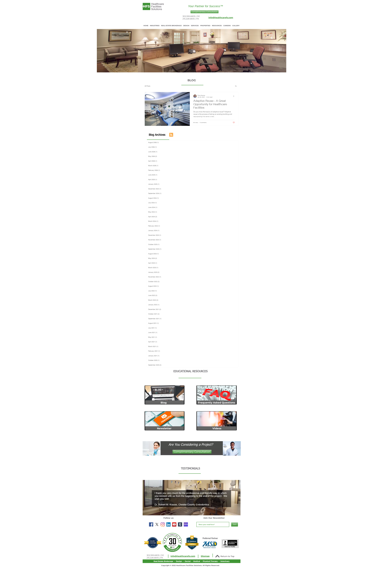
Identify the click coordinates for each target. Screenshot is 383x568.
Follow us (168, 518)
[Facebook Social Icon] (151, 524)
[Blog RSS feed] (171, 135)
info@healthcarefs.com (220, 17)
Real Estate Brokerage (163, 561)
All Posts (147, 86)
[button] (205, 11)
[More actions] (234, 96)
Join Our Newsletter (214, 518)
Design (179, 561)
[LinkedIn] (168, 524)
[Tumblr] (180, 524)
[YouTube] (174, 524)
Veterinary (225, 561)
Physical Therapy (210, 561)
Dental (188, 561)
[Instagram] (163, 524)
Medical (196, 561)
